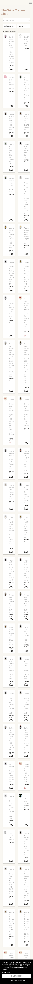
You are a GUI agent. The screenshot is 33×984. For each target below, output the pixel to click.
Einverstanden (16, 976)
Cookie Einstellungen (16, 980)
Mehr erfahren (6, 972)
